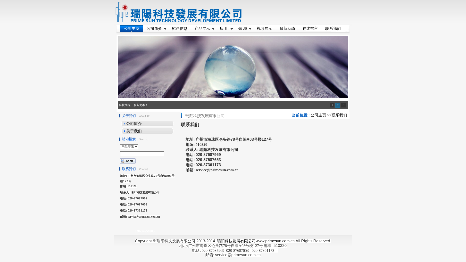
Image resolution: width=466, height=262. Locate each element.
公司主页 (318, 115)
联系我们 (339, 115)
